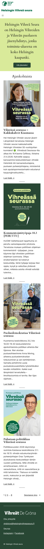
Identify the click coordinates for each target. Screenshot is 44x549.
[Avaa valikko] (2, 15)
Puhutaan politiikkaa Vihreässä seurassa (17, 441)
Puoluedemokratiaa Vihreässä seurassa (22, 334)
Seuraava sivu (32, 495)
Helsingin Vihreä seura (16, 10)
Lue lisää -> (9, 178)
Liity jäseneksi (22, 65)
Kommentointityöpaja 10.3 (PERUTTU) (20, 234)
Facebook (19, 533)
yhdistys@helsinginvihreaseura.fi (19, 523)
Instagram (8, 533)
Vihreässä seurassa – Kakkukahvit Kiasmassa (19, 131)
